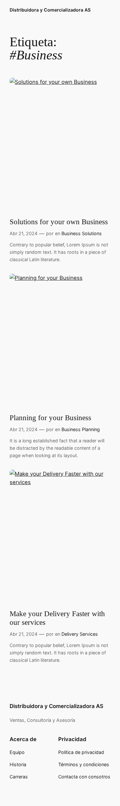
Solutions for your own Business (59, 222)
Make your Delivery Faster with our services (57, 618)
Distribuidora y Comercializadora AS (50, 10)
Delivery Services (79, 634)
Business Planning (80, 429)
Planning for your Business (50, 418)
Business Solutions (81, 233)
